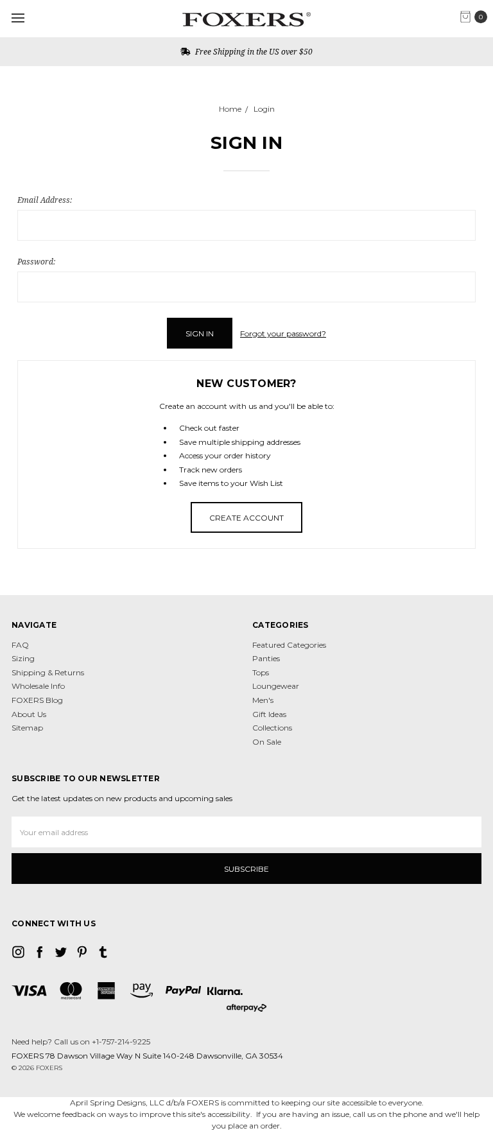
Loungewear (275, 686)
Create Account (246, 518)
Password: (36, 261)
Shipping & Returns (48, 672)
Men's (262, 700)
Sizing (23, 658)
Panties (266, 658)
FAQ (20, 645)
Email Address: (44, 200)
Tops (260, 672)
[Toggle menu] (17, 17)
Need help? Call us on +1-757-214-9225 (81, 1041)
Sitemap (27, 727)
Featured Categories (289, 645)
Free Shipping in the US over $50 (253, 51)
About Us (29, 714)
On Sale (266, 742)
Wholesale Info (38, 686)
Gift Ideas (269, 714)
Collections (272, 727)
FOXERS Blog (37, 700)
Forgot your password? (283, 333)
